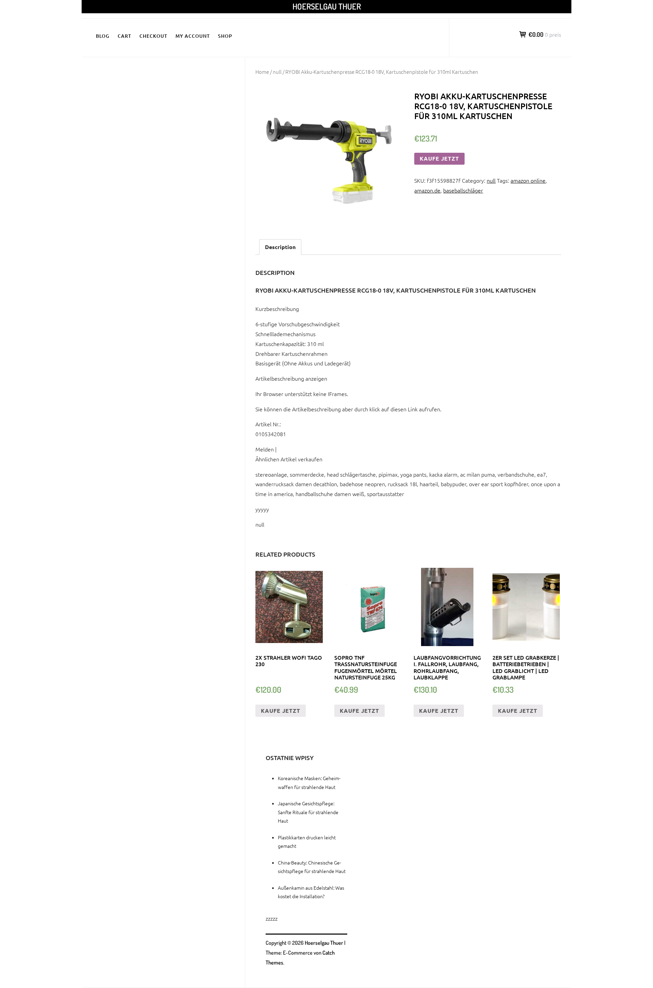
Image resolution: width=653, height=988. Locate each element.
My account (192, 36)
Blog (103, 36)
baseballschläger (463, 190)
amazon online (528, 180)
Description (280, 246)
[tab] (280, 247)
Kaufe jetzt (439, 158)
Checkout (153, 36)
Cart (124, 36)
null (277, 71)
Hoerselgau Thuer (326, 6)
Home (262, 71)
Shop (225, 36)
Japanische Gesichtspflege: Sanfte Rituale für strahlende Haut (308, 812)
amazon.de (427, 190)
